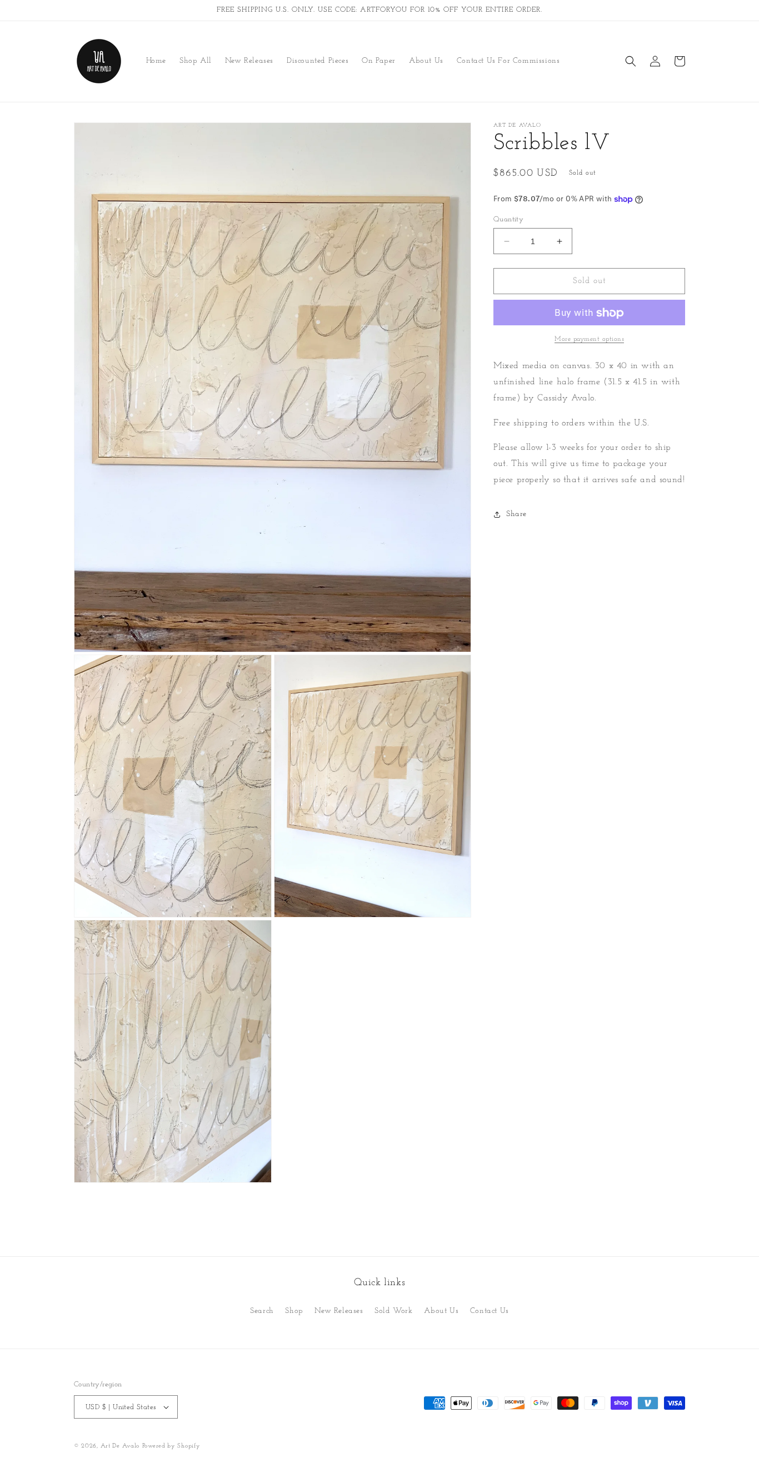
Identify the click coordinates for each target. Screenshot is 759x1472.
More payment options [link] (589, 339)
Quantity (508, 219)
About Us (441, 1311)
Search (262, 1311)
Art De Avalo (120, 1446)
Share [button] (516, 515)
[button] (630, 61)
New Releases (338, 1311)
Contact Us (489, 1311)
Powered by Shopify (171, 1446)
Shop (294, 1311)
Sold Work (393, 1311)
